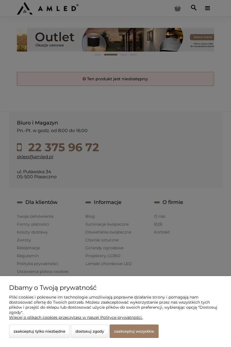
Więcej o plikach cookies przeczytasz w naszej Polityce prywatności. (76, 317)
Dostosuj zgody (89, 331)
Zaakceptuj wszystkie (134, 331)
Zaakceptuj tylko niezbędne (39, 331)
